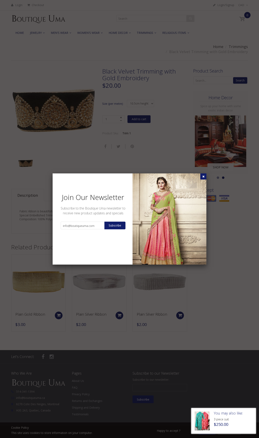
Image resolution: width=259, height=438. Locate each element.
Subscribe (115, 225)
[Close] (203, 176)
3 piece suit (221, 419)
